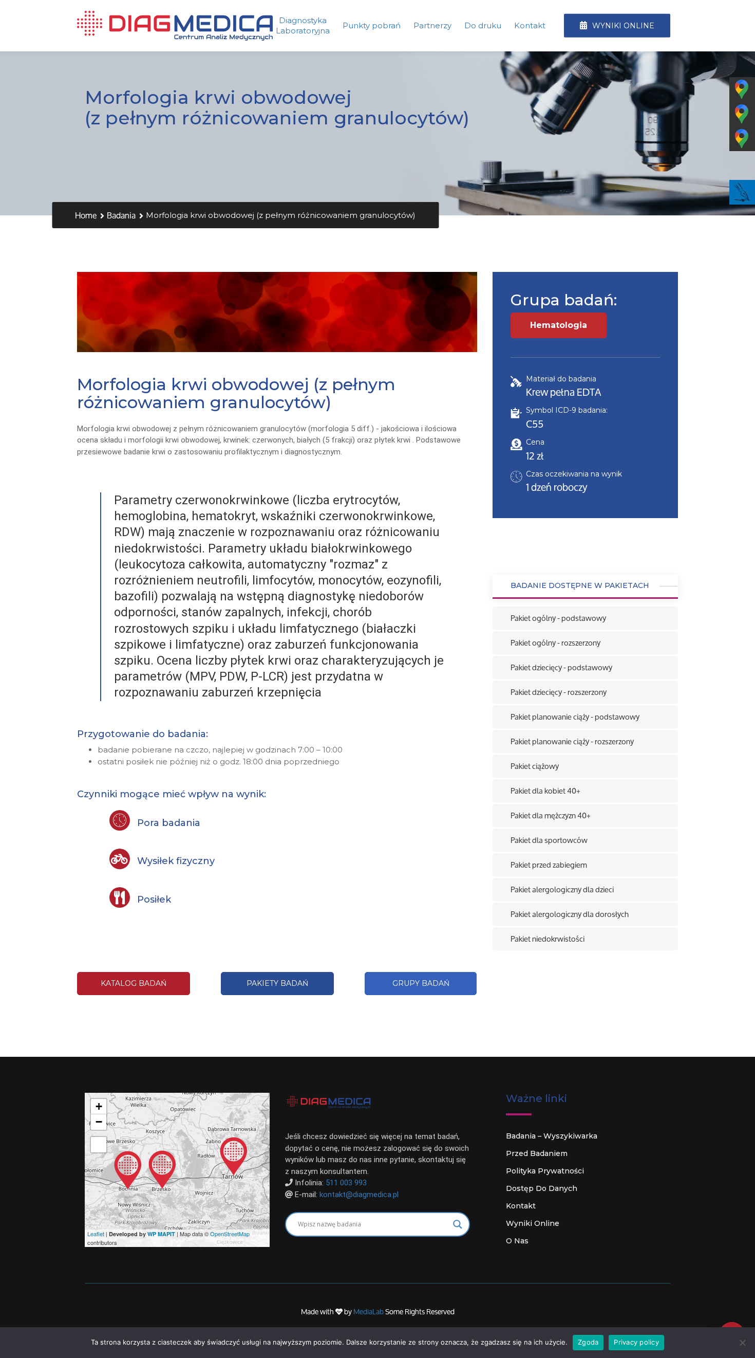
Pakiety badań (277, 983)
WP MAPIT (161, 1234)
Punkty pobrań (372, 25)
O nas (517, 1240)
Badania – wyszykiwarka (551, 1136)
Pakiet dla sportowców (549, 840)
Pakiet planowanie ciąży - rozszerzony (572, 741)
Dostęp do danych (541, 1188)
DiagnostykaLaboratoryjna (303, 25)
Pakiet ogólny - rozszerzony (555, 643)
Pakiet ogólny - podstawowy (558, 618)
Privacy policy (636, 1342)
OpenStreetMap (230, 1233)
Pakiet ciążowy (535, 766)
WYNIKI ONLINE (622, 25)
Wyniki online (532, 1223)
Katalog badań (133, 983)
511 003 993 (346, 1182)
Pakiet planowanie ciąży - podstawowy (575, 717)
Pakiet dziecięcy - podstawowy (561, 667)
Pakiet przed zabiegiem (549, 865)
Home (86, 216)
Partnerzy (432, 25)
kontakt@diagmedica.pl (359, 1194)
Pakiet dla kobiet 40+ (545, 791)
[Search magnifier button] (457, 1224)
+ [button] (99, 1106)
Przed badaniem (537, 1153)
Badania (121, 216)
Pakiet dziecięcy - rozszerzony (559, 692)
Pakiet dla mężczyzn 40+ (551, 815)
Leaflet (95, 1233)
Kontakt (529, 25)
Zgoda (588, 1342)
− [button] (99, 1121)
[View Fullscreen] (98, 1144)
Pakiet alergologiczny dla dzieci (562, 889)
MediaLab (369, 1311)
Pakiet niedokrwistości (547, 939)
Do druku (482, 25)
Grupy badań (420, 983)
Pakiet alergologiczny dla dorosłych (570, 914)
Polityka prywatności (545, 1171)
